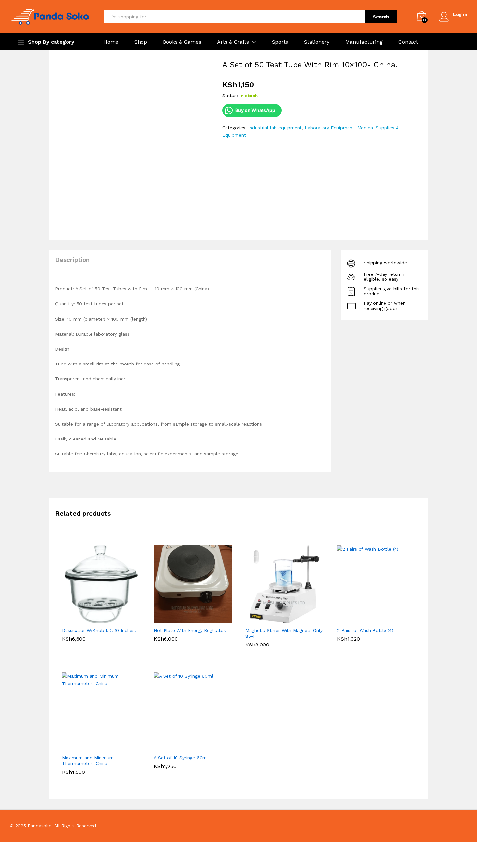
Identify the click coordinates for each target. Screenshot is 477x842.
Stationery (316, 42)
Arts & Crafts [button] (233, 42)
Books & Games (182, 42)
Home (111, 42)
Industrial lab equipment (275, 127)
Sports (280, 42)
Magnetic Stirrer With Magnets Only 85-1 (284, 633)
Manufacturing (364, 42)
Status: (230, 95)
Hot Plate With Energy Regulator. (190, 630)
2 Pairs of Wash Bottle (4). (366, 630)
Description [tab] (72, 260)
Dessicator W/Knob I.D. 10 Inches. (99, 630)
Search (381, 16)
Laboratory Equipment (329, 127)
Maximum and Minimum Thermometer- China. (88, 760)
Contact (408, 42)
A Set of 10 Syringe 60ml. (181, 757)
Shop (140, 42)
